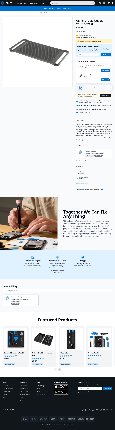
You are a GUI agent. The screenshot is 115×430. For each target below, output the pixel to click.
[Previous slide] (55, 369)
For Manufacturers (25, 394)
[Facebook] (86, 410)
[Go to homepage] (7, 3)
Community (23, 386)
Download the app (60, 382)
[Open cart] (108, 3)
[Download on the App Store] (61, 386)
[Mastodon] (100, 410)
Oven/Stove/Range (26, 13)
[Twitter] (90, 410)
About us (5, 386)
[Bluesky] (104, 410)
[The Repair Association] (111, 410)
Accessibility (40, 386)
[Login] (112, 3)
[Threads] (107, 410)
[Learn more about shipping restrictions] (90, 35)
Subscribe (108, 388)
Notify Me (106, 54)
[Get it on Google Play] (61, 392)
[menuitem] (21, 3)
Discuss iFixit (7, 391)
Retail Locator (24, 391)
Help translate (7, 409)
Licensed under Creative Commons (62, 425)
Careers (5, 394)
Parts (9, 13)
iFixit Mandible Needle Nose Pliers (94, 66)
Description (80, 120)
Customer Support (8, 388)
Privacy (39, 388)
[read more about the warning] (102, 189)
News (21, 400)
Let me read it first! (85, 392)
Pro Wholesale (24, 388)
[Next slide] (59, 369)
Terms (38, 391)
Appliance (16, 13)
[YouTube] (97, 410)
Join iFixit (105, 95)
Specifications (81, 166)
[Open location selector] (104, 3)
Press (21, 397)
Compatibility (80, 145)
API (4, 397)
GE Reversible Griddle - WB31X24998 (45, 13)
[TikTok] (82, 410)
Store (4, 13)
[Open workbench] (100, 3)
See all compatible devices (84, 161)
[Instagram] (93, 410)
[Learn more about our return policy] (89, 112)
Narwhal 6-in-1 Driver (90, 75)
